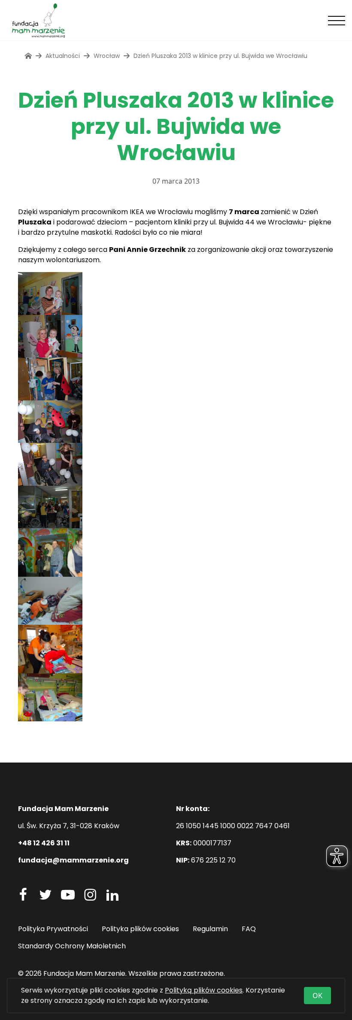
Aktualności (63, 55)
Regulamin (210, 929)
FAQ (249, 929)
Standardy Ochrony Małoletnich (72, 946)
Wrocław (107, 55)
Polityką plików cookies (204, 990)
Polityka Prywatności (53, 929)
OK (317, 995)
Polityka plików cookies (140, 929)
